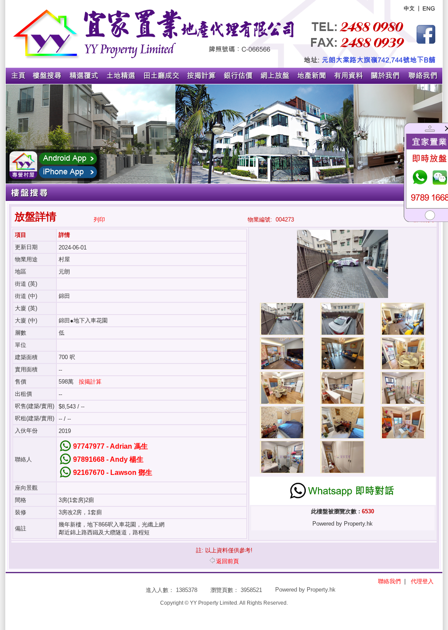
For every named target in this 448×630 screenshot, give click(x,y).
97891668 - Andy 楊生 (108, 459)
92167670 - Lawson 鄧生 (112, 472)
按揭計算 (90, 381)
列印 (99, 219)
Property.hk (321, 589)
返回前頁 (227, 561)
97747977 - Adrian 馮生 (110, 446)
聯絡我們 (389, 581)
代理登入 (422, 581)
